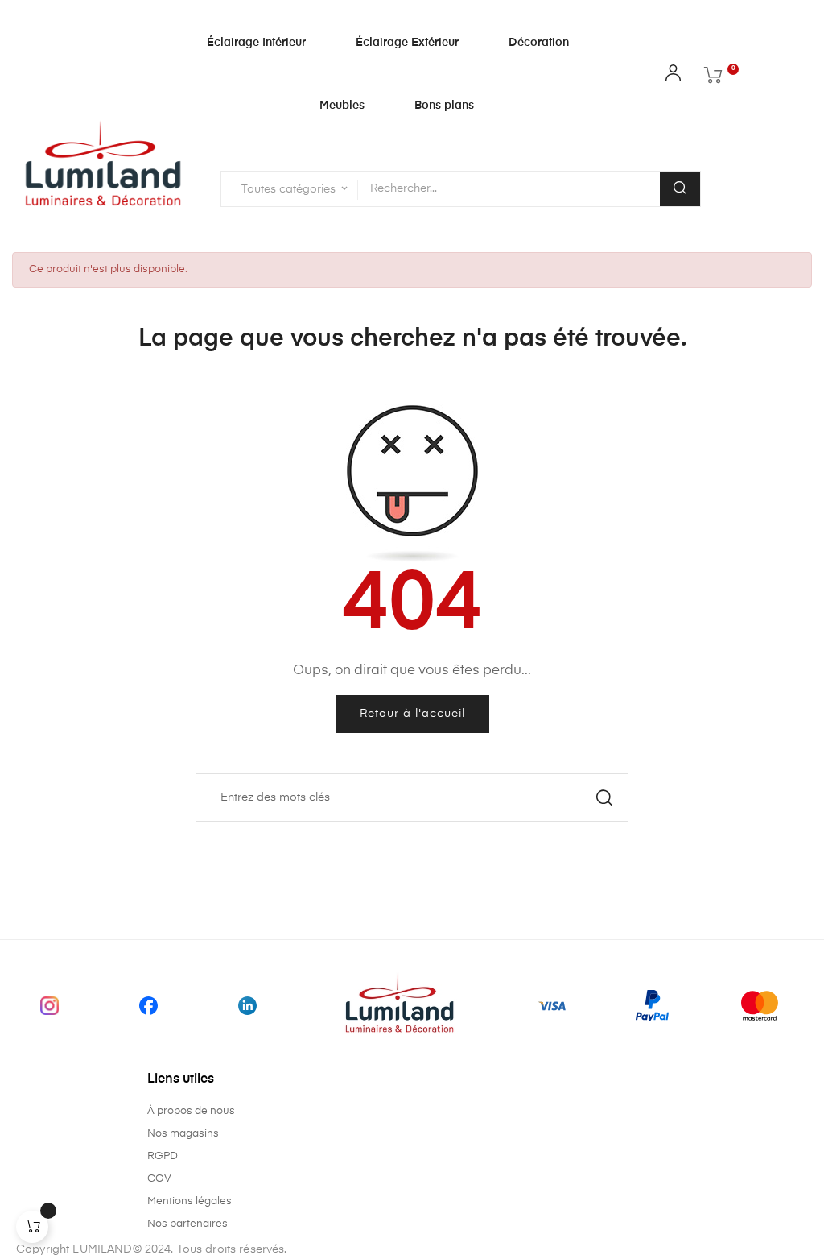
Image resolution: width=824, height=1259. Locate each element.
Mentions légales (189, 1201)
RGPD (162, 1156)
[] (32, 1227)
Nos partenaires (187, 1224)
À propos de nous (191, 1111)
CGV (159, 1179)
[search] (680, 189)
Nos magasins (183, 1134)
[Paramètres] (673, 76)
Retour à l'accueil (412, 713)
